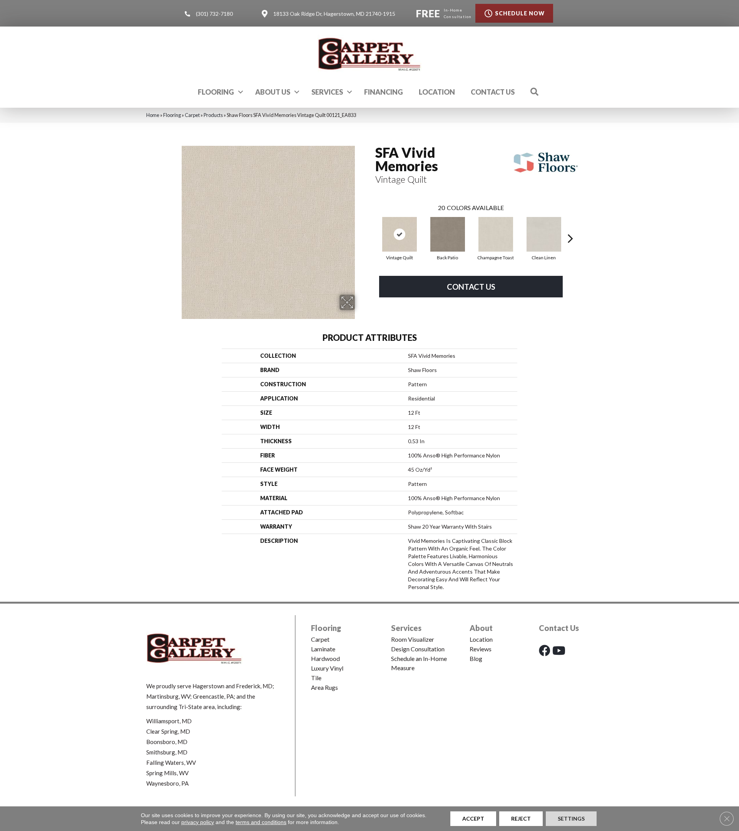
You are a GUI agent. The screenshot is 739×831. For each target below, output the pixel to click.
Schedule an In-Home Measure (419, 663)
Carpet (192, 115)
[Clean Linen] (544, 234)
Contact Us (493, 92)
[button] (240, 92)
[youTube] (558, 650)
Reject (521, 818)
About (481, 627)
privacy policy (197, 822)
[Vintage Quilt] (399, 234)
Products (213, 115)
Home (152, 115)
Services (327, 92)
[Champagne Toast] (496, 234)
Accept (473, 818)
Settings (571, 818)
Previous (371, 226)
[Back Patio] (447, 234)
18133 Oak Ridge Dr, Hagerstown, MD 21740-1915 (334, 13)
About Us (272, 92)
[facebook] (544, 650)
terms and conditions (261, 822)
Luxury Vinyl (327, 668)
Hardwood (325, 658)
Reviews (481, 648)
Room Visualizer (412, 639)
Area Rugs (324, 687)
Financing (383, 92)
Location (437, 92)
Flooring (216, 92)
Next (570, 226)
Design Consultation (418, 648)
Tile (316, 677)
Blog (476, 658)
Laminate (323, 648)
